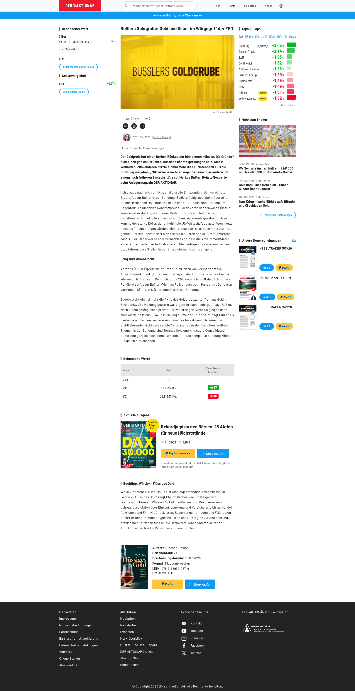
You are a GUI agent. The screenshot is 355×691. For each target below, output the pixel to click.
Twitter (195, 653)
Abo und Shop (130, 658)
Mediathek (128, 618)
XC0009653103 (81, 41)
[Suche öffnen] (126, 5)
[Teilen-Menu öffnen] (125, 126)
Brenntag (244, 46)
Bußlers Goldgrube (190, 197)
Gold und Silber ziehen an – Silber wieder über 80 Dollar (263, 187)
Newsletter (128, 625)
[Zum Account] (232, 5)
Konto (177, 466)
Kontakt (196, 623)
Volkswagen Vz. (247, 98)
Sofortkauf (184, 453)
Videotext (66, 652)
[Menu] (293, 5)
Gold (137, 118)
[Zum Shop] (217, 5)
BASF (241, 57)
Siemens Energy (248, 75)
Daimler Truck (247, 51)
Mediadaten (67, 612)
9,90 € (266, 267)
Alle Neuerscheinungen (289, 240)
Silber (127, 118)
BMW (241, 87)
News (262, 45)
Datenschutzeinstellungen (78, 645)
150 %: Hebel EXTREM (275, 278)
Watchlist (70, 49)
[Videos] (268, 5)
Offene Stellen (69, 658)
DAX (146, 118)
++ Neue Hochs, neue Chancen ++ (177, 15)
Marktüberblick (131, 638)
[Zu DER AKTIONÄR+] (250, 5)
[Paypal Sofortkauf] (167, 584)
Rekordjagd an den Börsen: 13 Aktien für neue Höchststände (197, 430)
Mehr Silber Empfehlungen (278, 214)
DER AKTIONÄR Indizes (136, 651)
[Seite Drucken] (134, 126)
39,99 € (267, 297)
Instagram (197, 638)
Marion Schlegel (162, 137)
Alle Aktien (128, 612)
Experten (127, 632)
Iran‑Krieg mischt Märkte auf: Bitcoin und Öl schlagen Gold (267, 203)
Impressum (67, 618)
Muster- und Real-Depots (138, 645)
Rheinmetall (245, 81)
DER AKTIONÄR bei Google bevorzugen (142, 148)
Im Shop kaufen (213, 453)
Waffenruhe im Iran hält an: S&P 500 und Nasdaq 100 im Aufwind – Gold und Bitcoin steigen (267, 170)
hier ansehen (145, 341)
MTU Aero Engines (249, 69)
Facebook (197, 645)
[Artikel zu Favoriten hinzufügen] (142, 126)
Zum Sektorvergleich (74, 91)
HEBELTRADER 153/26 (275, 248)
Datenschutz (68, 632)
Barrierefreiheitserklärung (78, 638)
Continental (245, 63)
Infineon (243, 92)
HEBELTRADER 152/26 (275, 307)
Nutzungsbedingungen (76, 625)
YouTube (196, 631)
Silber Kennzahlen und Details (78, 66)
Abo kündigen (69, 665)
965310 (63, 41)
